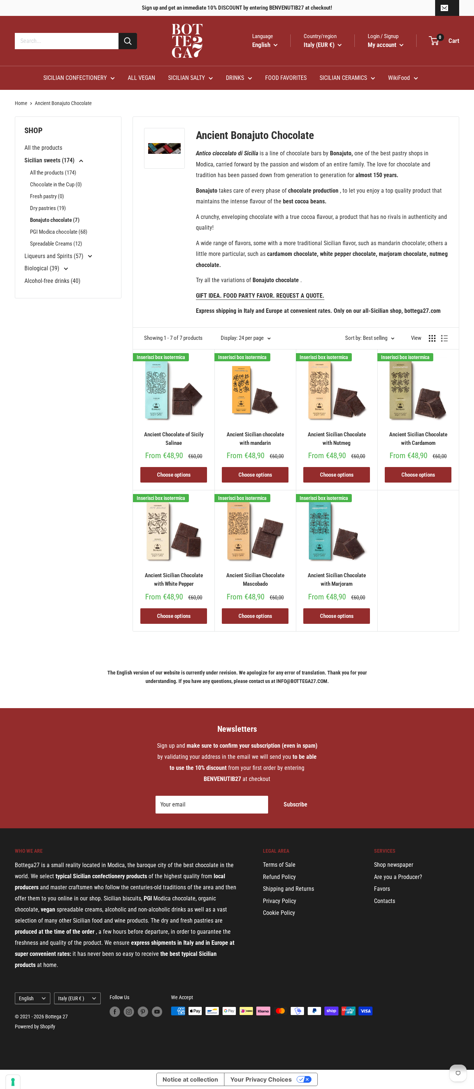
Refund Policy (279, 876)
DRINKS (235, 77)
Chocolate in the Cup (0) (56, 184)
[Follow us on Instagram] (129, 1012)
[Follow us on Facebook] (115, 1012)
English (26, 998)
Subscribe (295, 804)
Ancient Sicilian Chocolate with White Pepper (174, 579)
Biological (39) (42, 268)
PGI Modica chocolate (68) (58, 232)
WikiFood (399, 77)
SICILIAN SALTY (186, 77)
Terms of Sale (279, 864)
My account (383, 44)
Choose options (174, 474)
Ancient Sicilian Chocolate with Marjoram (337, 579)
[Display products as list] (444, 338)
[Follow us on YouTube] (157, 1012)
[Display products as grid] (432, 338)
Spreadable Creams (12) (56, 243)
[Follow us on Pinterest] (143, 1012)
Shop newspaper (393, 864)
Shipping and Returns (288, 888)
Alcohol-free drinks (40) (52, 280)
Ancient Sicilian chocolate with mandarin (255, 438)
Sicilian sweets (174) (50, 160)
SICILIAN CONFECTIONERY (75, 77)
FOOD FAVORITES (286, 77)
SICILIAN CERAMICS (343, 77)
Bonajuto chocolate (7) (55, 220)
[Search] (127, 41)
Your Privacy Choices (261, 1079)
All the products (43, 147)
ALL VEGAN (141, 77)
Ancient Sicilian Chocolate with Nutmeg (337, 438)
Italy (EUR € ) (71, 998)
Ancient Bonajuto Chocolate (63, 103)
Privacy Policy (279, 900)
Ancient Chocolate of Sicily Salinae (174, 438)
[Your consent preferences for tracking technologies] (13, 1082)
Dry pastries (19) (48, 208)
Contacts (384, 900)
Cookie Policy (279, 912)
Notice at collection (190, 1079)
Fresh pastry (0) (47, 196)
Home (21, 103)
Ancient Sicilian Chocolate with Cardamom (418, 438)
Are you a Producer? (398, 876)
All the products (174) (53, 172)
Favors (382, 888)
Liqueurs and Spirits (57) (54, 256)
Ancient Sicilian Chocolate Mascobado (255, 579)
